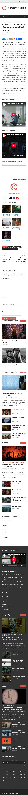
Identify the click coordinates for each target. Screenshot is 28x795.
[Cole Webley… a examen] (6, 652)
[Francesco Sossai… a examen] (14, 618)
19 (10, 774)
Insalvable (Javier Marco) (18, 676)
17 (3, 774)
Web (3, 311)
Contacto (4, 601)
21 (17, 774)
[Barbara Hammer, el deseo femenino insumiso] (14, 331)
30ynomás (4, 634)
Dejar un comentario (22, 397)
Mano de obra (5, 248)
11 (7, 771)
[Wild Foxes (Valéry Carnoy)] (6, 481)
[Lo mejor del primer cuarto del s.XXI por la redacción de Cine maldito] (14, 689)
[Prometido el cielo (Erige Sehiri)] (6, 417)
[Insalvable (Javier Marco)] (6, 676)
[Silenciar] (22, 565)
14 (17, 771)
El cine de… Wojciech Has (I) (9, 365)
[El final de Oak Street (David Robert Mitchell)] (6, 433)
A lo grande (4, 391)
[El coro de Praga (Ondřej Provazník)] (6, 409)
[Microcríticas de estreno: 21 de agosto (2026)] (14, 383)
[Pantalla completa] (24, 565)
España (3, 22)
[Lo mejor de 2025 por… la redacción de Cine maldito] (6, 722)
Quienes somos (5, 609)
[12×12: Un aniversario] (6, 739)
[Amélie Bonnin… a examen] (6, 668)
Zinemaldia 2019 (13, 248)
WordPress (10, 793)
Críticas (8, 462)
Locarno (22, 462)
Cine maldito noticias (15, 32)
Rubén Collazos (14, 639)
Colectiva (8, 705)
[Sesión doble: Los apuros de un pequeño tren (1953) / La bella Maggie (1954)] (6, 497)
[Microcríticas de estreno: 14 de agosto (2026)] (6, 425)
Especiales (4, 604)
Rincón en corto (5, 635)
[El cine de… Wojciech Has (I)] (14, 355)
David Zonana (5, 247)
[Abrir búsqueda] (24, 17)
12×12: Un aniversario (17, 738)
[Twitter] (23, 1)
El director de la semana (17, 634)
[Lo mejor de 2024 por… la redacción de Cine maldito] (6, 730)
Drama (11, 247)
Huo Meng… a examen (17, 506)
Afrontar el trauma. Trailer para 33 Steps (12, 587)
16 (24, 771)
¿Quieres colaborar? (7, 596)
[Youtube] (19, 1)
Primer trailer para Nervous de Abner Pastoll (13, 581)
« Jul (3, 784)
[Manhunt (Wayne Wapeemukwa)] (6, 489)
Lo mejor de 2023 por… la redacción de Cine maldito (18, 747)
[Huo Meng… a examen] (6, 506)
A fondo (3, 462)
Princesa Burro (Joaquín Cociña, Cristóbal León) (13, 574)
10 (3, 771)
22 (21, 774)
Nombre (4, 298)
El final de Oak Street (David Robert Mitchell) (19, 434)
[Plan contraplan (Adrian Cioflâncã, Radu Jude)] (6, 660)
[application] (14, 560)
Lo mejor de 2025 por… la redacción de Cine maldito (18, 723)
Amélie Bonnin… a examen (18, 668)
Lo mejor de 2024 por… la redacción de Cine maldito (18, 731)
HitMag (15, 793)
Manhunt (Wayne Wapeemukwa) (16, 490)
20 (14, 774)
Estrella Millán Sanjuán (16, 468)
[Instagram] (25, 1)
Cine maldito (14, 397)
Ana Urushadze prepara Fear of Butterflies (12, 584)
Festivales (17, 462)
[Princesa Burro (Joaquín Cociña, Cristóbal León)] (14, 453)
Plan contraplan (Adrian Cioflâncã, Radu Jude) (18, 660)
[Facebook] (21, 1)
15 (21, 771)
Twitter (4, 534)
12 (10, 771)
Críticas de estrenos (12, 391)
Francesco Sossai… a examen (11, 637)
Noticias (7, 22)
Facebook (5, 532)
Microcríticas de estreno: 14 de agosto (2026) (19, 426)
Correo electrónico (8, 304)
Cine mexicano (17, 246)
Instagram (5, 537)
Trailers (18, 22)
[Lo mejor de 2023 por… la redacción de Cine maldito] (6, 747)
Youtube (5, 529)
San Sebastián (13, 22)
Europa (12, 462)
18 (7, 774)
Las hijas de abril (18, 247)
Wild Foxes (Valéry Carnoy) (19, 481)
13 (14, 771)
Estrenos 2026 (6, 521)
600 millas (10, 246)
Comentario (5, 278)
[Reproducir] (3, 565)
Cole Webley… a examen (18, 652)
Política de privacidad (7, 606)
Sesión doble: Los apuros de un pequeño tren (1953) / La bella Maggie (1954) (19, 499)
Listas (12, 705)
